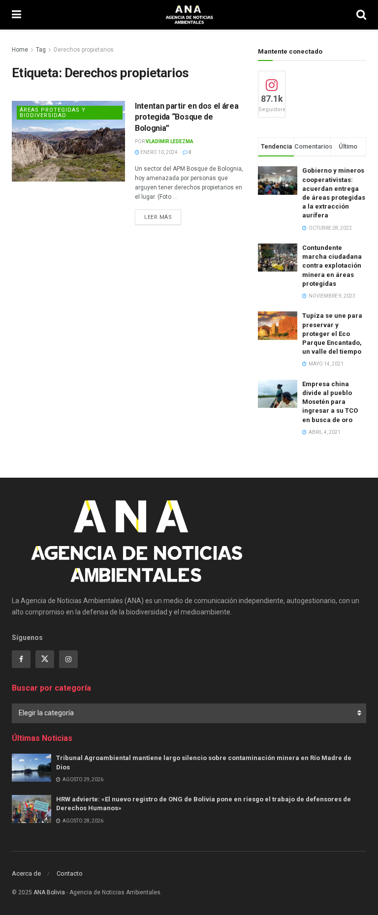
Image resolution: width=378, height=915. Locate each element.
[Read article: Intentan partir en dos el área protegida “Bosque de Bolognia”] (68, 141)
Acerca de (26, 873)
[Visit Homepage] (188, 15)
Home (20, 49)
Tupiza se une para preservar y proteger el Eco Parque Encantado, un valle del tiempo (332, 333)
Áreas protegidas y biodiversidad (53, 113)
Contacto (70, 873)
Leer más (162, 217)
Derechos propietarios (84, 49)
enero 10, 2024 (158, 152)
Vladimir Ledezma (169, 141)
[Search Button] (361, 15)
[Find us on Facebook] (21, 659)
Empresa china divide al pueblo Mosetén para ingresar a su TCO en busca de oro (330, 402)
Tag (41, 49)
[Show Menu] (16, 15)
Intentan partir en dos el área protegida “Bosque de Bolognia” (186, 117)
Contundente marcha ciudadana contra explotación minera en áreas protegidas (332, 265)
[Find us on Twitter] (44, 659)
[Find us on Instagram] (68, 659)
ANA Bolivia (49, 892)
